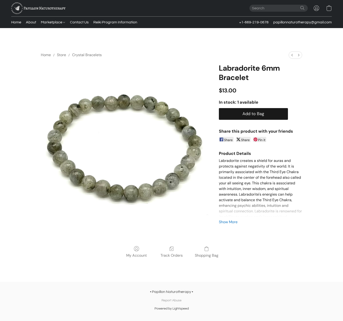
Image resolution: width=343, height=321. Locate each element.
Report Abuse (171, 300)
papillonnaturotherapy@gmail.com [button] (302, 22)
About (31, 22)
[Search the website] (302, 8)
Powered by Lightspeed (171, 308)
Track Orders (172, 255)
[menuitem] (292, 55)
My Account (136, 255)
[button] (38, 8)
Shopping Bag (206, 255)
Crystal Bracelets (87, 54)
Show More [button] (228, 221)
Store (61, 54)
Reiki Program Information (115, 22)
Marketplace (52, 22)
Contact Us (79, 22)
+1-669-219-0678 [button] (254, 22)
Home (16, 22)
